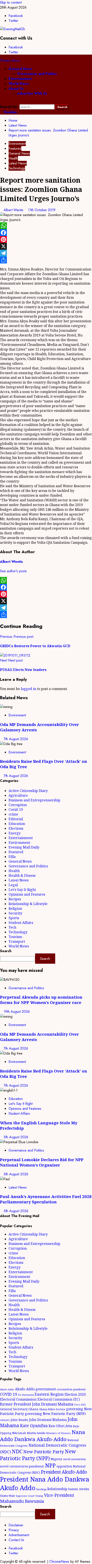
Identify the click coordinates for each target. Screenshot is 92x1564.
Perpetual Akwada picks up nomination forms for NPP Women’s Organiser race (41, 999)
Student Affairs (21, 922)
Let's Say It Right (22, 889)
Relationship (57, 1489)
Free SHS (80, 1404)
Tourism (15, 936)
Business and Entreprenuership (34, 800)
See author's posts (13, 571)
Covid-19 (16, 809)
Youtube (10, 112)
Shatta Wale (7, 1496)
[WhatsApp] (46, 225)
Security (15, 913)
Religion (15, 908)
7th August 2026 (16, 738)
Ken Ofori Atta (60, 1426)
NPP (50, 1465)
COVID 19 (8, 1394)
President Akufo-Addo (64, 1472)
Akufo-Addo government (35, 1389)
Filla (12, 856)
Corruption (18, 804)
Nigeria (56, 1459)
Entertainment (20, 78)
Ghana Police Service (52, 1409)
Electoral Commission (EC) (58, 1399)
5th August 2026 (16, 1137)
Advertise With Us (32, 93)
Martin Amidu (36, 1433)
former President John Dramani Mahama (36, 1404)
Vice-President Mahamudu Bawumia (37, 1498)
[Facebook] (46, 232)
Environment (17, 143)
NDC (17, 1451)
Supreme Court (25, 1495)
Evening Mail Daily (24, 847)
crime (13, 814)
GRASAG (5, 1420)
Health (13, 158)
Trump (39, 1495)
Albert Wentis (14, 210)
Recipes (15, 899)
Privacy (14, 1530)
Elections (16, 828)
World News (19, 83)
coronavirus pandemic (71, 1389)
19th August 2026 (17, 1011)
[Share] (46, 260)
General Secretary (14, 1409)
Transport (17, 941)
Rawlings (41, 1489)
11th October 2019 (41, 210)
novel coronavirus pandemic (22, 1466)
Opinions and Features (27, 894)
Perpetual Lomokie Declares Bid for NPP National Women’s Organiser (41, 1162)
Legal (13, 885)
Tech (12, 927)
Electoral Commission (18, 1399)
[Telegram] (46, 253)
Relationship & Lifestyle (28, 903)
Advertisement (19, 1535)
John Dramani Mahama (48, 1419)
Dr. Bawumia (26, 1394)
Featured (15, 148)
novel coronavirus (74, 1459)
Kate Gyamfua (34, 1425)
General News (20, 68)
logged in (28, 688)
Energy (15, 833)
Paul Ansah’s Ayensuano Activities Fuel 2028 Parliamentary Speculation (46, 1199)
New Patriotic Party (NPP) (38, 1455)
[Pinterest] (46, 239)
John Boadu (19, 1420)
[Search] (1, 101)
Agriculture (18, 795)
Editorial (16, 819)
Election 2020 (75, 1394)
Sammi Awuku (78, 1489)
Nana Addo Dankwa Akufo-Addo (42, 1435)
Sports (14, 918)
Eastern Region (49, 1394)
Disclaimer (16, 1525)
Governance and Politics (37, 73)
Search (5, 951)
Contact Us (16, 1539)
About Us (16, 88)
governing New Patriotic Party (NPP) (55, 1413)
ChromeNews (59, 1561)
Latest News (18, 163)
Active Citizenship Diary (28, 790)
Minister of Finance (58, 1433)
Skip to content (11, 2)
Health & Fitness (22, 875)
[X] (46, 246)
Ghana (33, 1409)
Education (17, 823)
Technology (17, 168)
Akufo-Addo (7, 1389)
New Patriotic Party (43, 1452)
